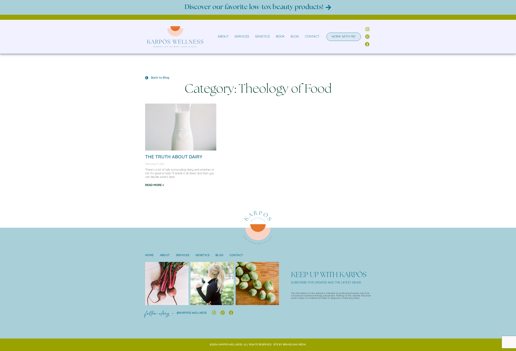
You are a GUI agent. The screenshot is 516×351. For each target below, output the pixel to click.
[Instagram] (367, 29)
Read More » (154, 185)
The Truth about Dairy (173, 157)
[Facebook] (367, 44)
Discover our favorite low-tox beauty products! (254, 7)
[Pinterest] (367, 36)
